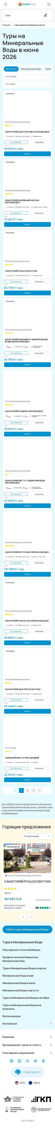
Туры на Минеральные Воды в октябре (25, 997)
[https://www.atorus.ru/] (13, 1109)
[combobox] (26, 76)
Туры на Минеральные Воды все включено (21, 1007)
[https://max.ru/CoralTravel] (19, 1060)
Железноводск (11, 1016)
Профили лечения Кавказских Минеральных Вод (20, 959)
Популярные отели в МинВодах (21, 950)
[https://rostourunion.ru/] (41, 1109)
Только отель (39, 142)
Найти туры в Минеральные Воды (27, 929)
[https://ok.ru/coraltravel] (43, 1060)
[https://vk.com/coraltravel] (35, 1060)
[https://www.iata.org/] (13, 1098)
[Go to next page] (39, 790)
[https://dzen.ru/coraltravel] (11, 1060)
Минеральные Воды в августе (20, 990)
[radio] (5, 889)
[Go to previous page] (15, 790)
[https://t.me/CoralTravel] (27, 1060)
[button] (23, 917)
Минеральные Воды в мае (18, 975)
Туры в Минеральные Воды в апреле (24, 968)
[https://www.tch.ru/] (41, 1098)
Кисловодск (9, 1023)
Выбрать (27, 154)
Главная (6, 24)
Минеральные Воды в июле (18, 983)
